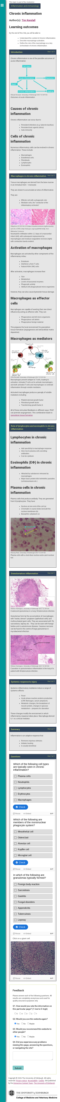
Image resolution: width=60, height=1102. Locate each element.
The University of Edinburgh (44, 1083)
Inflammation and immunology (25, 6)
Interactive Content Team (23, 1083)
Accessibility (33, 1081)
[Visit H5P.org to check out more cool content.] (51, 978)
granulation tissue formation (22, 415)
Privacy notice (21, 1081)
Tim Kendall (28, 20)
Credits (41, 1081)
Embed (28, 978)
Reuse (17, 978)
